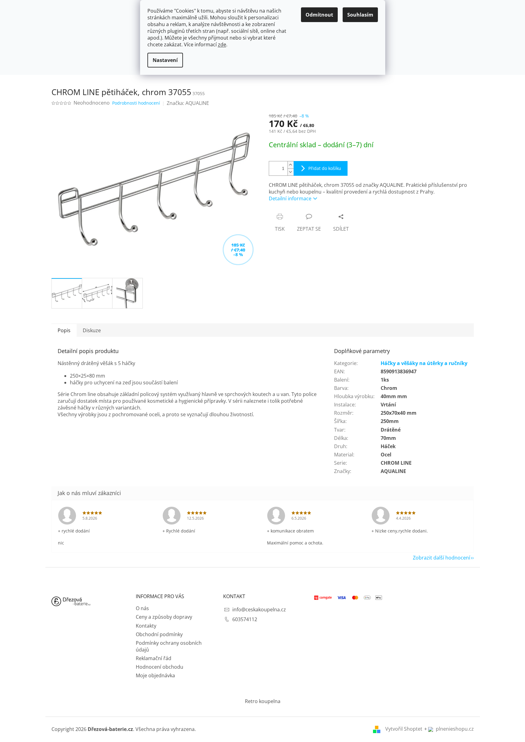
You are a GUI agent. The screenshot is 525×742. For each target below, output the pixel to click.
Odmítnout (319, 14)
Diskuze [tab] (92, 330)
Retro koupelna (262, 701)
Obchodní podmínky (159, 634)
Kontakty (146, 625)
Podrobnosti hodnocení (136, 103)
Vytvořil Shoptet (403, 728)
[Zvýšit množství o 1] (290, 164)
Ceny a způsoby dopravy (164, 616)
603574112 (244, 619)
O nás (142, 608)
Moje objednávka (155, 675)
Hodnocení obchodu (159, 666)
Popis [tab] (64, 330)
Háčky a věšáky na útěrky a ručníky (424, 363)
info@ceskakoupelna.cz (259, 609)
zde (222, 44)
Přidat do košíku (324, 168)
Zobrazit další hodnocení (441, 557)
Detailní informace (290, 198)
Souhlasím (360, 14)
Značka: (188, 103)
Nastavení (165, 60)
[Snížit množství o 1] (290, 171)
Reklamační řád (153, 658)
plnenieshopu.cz (454, 728)
